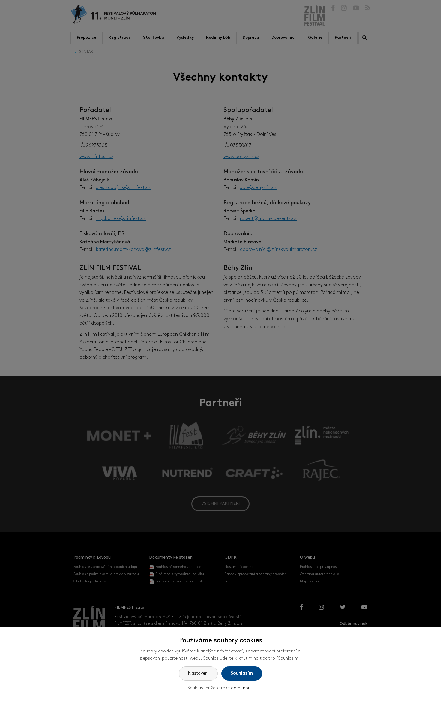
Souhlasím (242, 673)
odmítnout (241, 688)
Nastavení (198, 673)
